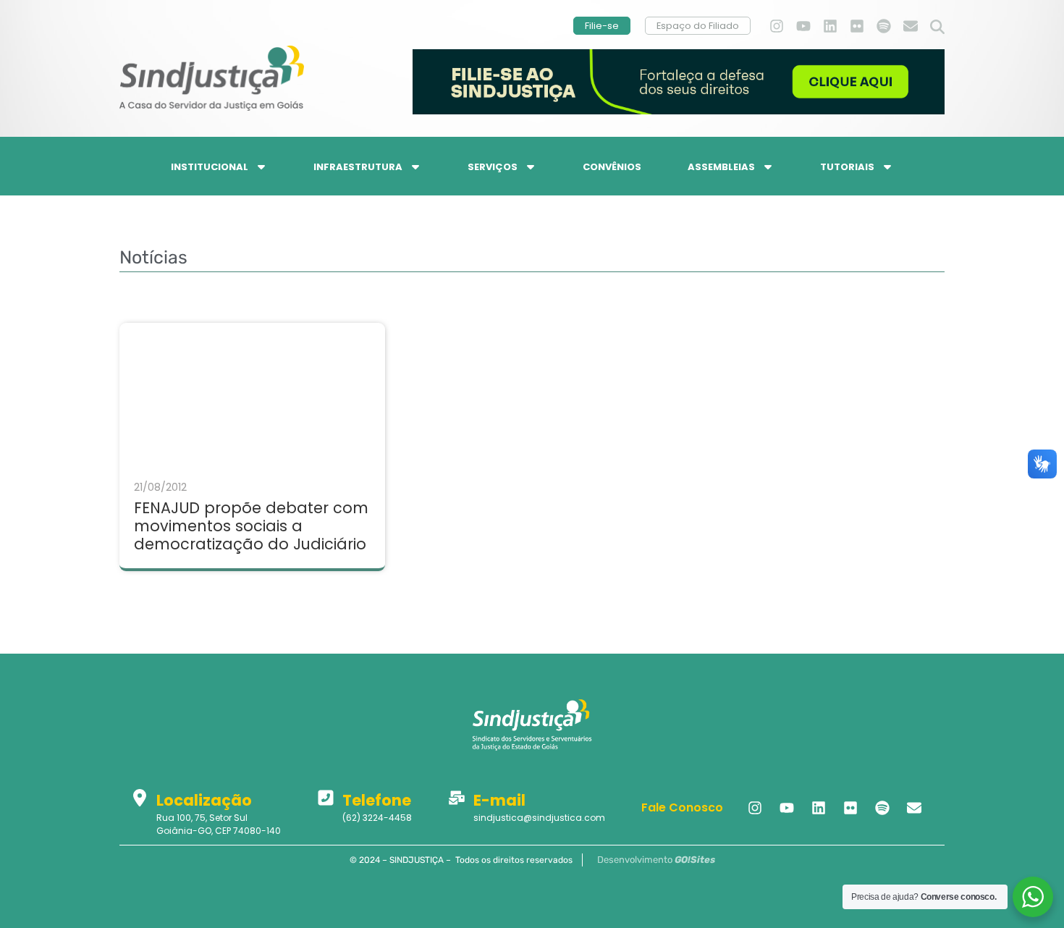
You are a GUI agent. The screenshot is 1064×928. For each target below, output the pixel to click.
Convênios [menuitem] (612, 167)
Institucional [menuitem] (209, 167)
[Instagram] (776, 26)
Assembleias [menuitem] (721, 167)
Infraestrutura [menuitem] (357, 167)
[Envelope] (910, 26)
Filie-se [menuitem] (602, 26)
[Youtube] (803, 26)
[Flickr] (857, 26)
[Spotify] (883, 26)
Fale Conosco (682, 807)
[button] (937, 27)
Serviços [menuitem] (493, 167)
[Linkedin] (830, 26)
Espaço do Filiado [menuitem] (697, 26)
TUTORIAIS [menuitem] (847, 167)
